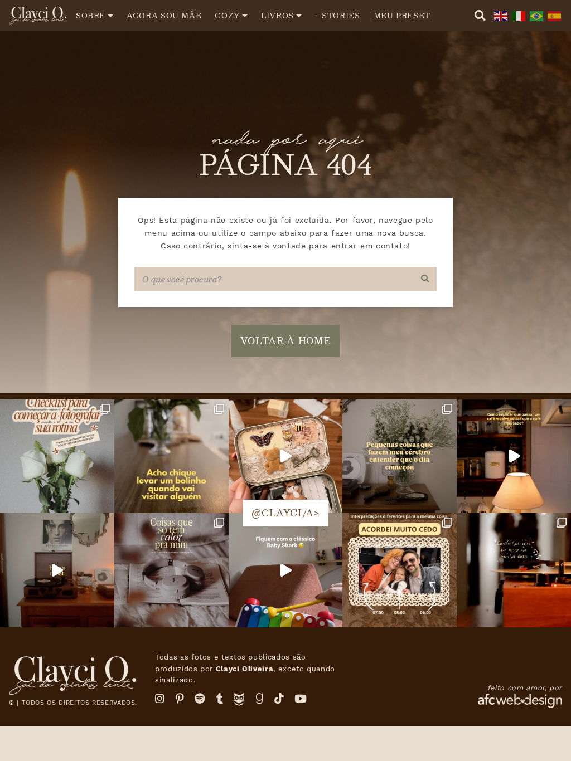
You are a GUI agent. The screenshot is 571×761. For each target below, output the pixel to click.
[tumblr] (220, 698)
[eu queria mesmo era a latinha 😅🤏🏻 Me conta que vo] (286, 456)
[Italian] (517, 15)
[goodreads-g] (259, 698)
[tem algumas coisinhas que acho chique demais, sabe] (171, 456)
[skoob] (239, 702)
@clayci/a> (285, 512)
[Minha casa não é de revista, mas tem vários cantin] (514, 570)
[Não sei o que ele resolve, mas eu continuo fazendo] (514, 456)
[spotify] (200, 698)
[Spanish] (553, 15)
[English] (500, 15)
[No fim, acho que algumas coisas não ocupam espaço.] (171, 570)
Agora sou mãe (164, 15)
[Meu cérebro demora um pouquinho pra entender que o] (399, 456)
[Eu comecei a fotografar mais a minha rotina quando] (57, 456)
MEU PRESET (402, 15)
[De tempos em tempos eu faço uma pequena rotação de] (286, 570)
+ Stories (337, 15)
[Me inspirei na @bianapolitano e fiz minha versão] (399, 570)
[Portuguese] (535, 15)
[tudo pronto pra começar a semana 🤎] (57, 570)
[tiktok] (279, 698)
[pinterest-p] (180, 698)
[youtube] (300, 698)
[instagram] (160, 698)
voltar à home (285, 340)
